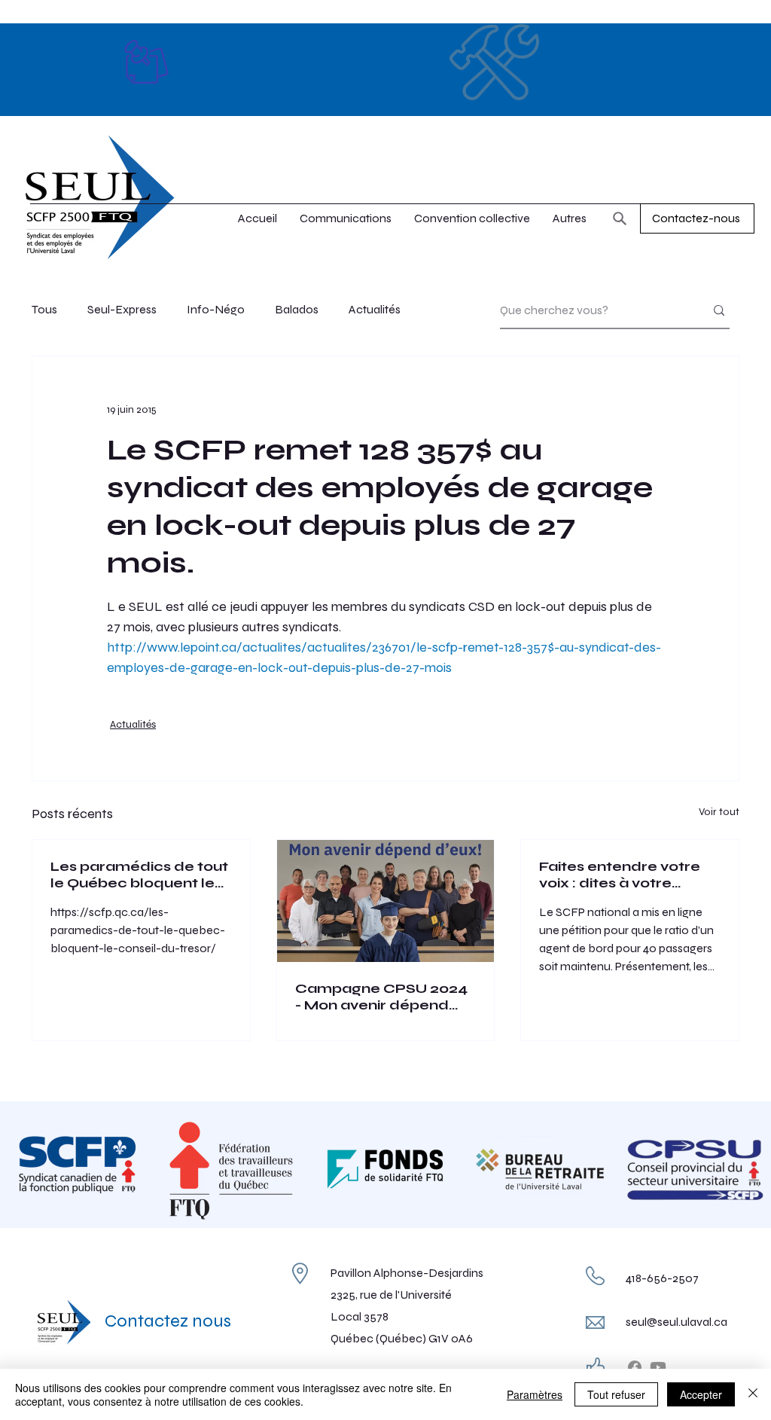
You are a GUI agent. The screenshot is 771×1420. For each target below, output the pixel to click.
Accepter (701, 1394)
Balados (296, 309)
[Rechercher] (619, 218)
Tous (44, 309)
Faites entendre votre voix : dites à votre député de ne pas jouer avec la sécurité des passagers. (625, 874)
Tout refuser (616, 1394)
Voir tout (719, 811)
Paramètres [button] (534, 1394)
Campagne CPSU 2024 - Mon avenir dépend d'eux (381, 996)
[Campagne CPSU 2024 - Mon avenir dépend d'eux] (386, 901)
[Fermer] (753, 1394)
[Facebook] (635, 1367)
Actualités (375, 309)
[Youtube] (658, 1367)
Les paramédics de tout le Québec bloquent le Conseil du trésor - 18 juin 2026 (140, 874)
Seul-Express (122, 309)
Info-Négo (216, 309)
